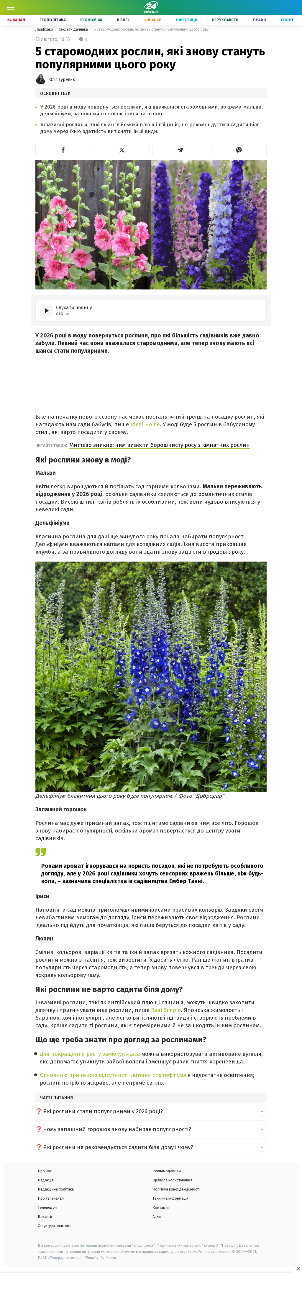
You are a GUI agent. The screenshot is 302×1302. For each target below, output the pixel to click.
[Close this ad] (298, 1268)
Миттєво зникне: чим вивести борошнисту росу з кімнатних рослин (159, 445)
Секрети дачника (74, 29)
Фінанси (153, 20)
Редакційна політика (56, 1189)
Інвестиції (186, 20)
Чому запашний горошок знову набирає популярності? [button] (117, 1129)
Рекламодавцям (166, 1171)
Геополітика (53, 20)
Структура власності (55, 1225)
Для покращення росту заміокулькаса (91, 1053)
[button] (63, 150)
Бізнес (123, 20)
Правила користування (172, 1180)
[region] (151, 1287)
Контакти (160, 1207)
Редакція (46, 1180)
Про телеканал (51, 1198)
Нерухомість (225, 20)
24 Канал (16, 20)
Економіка (91, 20)
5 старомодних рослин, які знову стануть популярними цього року (151, 29)
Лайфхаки (44, 29)
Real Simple (166, 1010)
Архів (156, 1216)
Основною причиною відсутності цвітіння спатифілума (114, 1075)
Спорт (287, 20)
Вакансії (45, 1216)
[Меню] (10, 7)
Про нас (45, 1171)
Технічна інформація (170, 1198)
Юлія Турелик (61, 79)
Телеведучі (47, 1207)
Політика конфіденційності (176, 1189)
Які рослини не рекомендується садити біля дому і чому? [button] (118, 1147)
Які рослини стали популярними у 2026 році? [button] (103, 1111)
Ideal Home (145, 424)
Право (259, 20)
